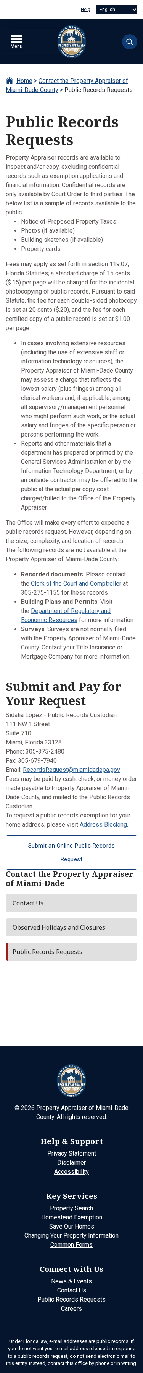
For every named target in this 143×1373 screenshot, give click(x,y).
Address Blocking (103, 824)
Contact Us (71, 1290)
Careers (71, 1308)
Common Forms (71, 1244)
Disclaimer (71, 1162)
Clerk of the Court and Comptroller (76, 583)
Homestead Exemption (71, 1217)
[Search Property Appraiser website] (129, 41)
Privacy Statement (71, 1153)
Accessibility (71, 1171)
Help (85, 9)
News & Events (71, 1281)
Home (24, 80)
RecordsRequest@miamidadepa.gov (71, 769)
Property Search (71, 1208)
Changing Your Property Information (71, 1235)
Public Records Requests (71, 1299)
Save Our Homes (71, 1226)
